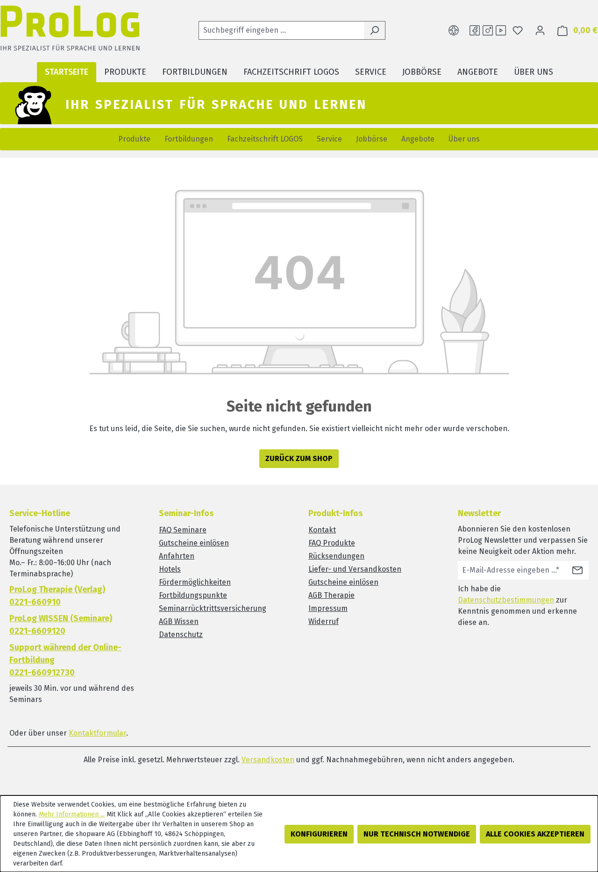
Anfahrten (176, 556)
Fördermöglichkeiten (195, 582)
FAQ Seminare (182, 529)
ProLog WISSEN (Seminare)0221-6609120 (60, 624)
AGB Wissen (179, 621)
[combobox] (281, 30)
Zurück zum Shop (299, 458)
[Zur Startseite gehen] (70, 30)
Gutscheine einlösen (194, 543)
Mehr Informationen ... (72, 814)
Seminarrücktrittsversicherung (212, 608)
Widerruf (323, 621)
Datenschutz (181, 634)
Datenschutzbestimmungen (506, 600)
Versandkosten (268, 759)
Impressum (328, 608)
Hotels (170, 569)
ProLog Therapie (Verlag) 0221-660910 (57, 595)
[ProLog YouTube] (500, 30)
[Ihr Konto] (540, 30)
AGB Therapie (331, 595)
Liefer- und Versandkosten (354, 569)
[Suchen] (374, 30)
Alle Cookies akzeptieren (535, 833)
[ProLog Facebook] (474, 30)
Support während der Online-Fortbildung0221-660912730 (65, 660)
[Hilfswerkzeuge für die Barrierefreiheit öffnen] (453, 30)
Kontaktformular (97, 733)
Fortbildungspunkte (193, 595)
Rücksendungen (336, 556)
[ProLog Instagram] (487, 30)
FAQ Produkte (331, 543)
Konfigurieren (319, 833)
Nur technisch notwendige (416, 833)
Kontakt (322, 529)
